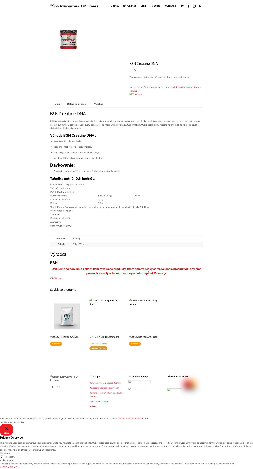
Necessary (10, 457)
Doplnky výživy (178, 87)
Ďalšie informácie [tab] (77, 103)
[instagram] (194, 6)
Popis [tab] (57, 103)
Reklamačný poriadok (99, 401)
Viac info (56, 344)
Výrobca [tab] (98, 103)
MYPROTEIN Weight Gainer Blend (104, 337)
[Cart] (182, 6)
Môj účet (93, 406)
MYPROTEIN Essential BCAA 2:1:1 (64, 337)
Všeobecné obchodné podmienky (104, 388)
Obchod (131, 6)
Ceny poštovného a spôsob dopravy (105, 383)
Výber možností (98, 348)
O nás (156, 6)
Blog (143, 6)
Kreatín (189, 87)
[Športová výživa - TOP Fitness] (74, 6)
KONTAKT (170, 6)
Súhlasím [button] (122, 418)
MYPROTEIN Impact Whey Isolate (144, 337)
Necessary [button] (5, 453)
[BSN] (136, 94)
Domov (115, 6)
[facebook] (188, 6)
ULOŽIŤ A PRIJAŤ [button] (8, 467)
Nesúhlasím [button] (133, 418)
